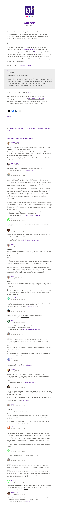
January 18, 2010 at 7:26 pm (18, 494)
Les (12, 358)
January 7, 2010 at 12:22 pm (18, 278)
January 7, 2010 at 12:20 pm (18, 246)
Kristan (12, 244)
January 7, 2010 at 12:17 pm (18, 231)
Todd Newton (14, 163)
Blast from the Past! (31, 306)
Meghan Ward (14, 492)
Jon (12, 229)
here (28, 92)
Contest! (28, 501)
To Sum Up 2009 (30, 170)
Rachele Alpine (14, 297)
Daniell (12, 426)
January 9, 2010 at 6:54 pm (18, 482)
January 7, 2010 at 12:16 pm (18, 220)
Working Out (24, 400)
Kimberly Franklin (15, 142)
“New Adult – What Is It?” (36, 99)
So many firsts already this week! (32, 329)
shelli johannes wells (16, 450)
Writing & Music (25, 317)
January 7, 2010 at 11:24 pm (18, 405)
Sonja (36, 52)
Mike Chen (13, 480)
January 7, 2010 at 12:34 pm (18, 299)
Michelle (13, 320)
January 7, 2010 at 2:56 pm (18, 322)
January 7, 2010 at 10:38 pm (18, 387)
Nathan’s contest (25, 65)
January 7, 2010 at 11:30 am (18, 144)
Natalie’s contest (27, 49)
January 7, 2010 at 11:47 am (18, 164)
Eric (12, 310)
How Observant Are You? (29, 382)
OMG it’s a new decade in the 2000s (31, 215)
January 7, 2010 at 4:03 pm (18, 360)
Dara (12, 386)
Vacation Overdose (26, 365)
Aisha (12, 218)
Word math (29, 23)
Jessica (13, 369)
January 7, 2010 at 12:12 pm (18, 175)
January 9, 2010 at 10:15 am (18, 460)
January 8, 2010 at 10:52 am (18, 428)
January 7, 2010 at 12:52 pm (18, 311)
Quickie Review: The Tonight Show (30, 240)
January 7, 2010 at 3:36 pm (18, 334)
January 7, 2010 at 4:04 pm (18, 371)
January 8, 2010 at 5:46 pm (18, 451)
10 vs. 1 (26, 489)
